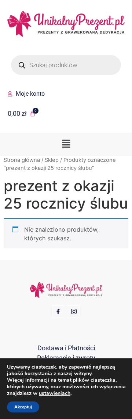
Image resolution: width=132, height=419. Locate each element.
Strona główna (22, 160)
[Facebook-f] (58, 311)
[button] (66, 144)
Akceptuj (23, 407)
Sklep (52, 160)
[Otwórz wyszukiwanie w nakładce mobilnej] (66, 65)
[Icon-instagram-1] (74, 311)
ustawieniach (54, 393)
